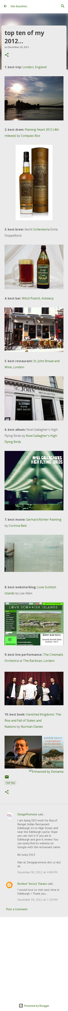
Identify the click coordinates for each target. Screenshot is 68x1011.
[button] (7, 55)
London (27, 67)
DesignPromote (27, 814)
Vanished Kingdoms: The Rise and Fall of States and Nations (33, 720)
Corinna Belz (18, 526)
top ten (10, 782)
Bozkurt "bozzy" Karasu (32, 883)
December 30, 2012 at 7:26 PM (37, 899)
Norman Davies (32, 726)
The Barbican (32, 661)
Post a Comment (17, 909)
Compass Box (30, 136)
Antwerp (48, 298)
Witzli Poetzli (31, 298)
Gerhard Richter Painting (43, 519)
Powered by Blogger (36, 1006)
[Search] (62, 6)
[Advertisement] (34, 957)
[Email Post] (7, 778)
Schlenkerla (41, 229)
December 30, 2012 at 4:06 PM (37, 872)
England (40, 67)
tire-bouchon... (20, 6)
